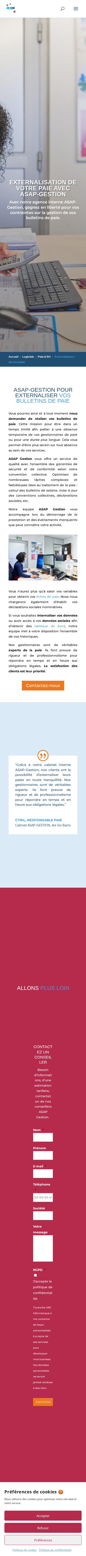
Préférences (43, 1540)
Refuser (43, 1528)
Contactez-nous (43, 685)
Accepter (43, 1516)
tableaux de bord (49, 626)
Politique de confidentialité (55, 1550)
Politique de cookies (25, 1550)
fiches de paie (47, 597)
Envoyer (43, 1402)
